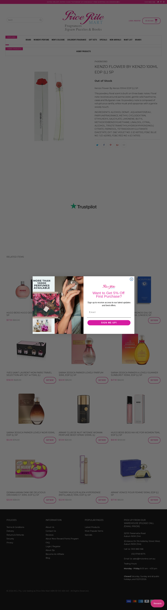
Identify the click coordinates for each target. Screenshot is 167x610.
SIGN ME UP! (109, 323)
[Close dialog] (131, 279)
